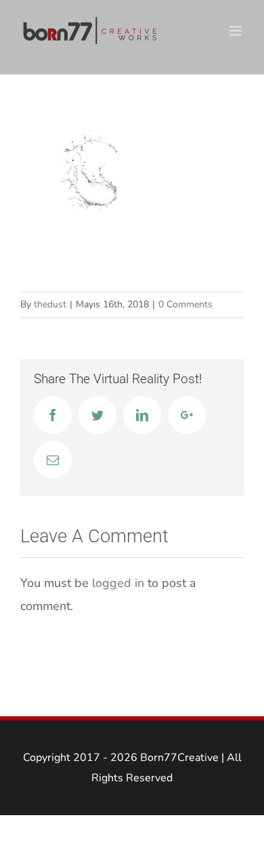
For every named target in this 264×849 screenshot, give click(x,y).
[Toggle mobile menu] (236, 31)
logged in (118, 583)
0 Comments (185, 304)
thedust (50, 304)
